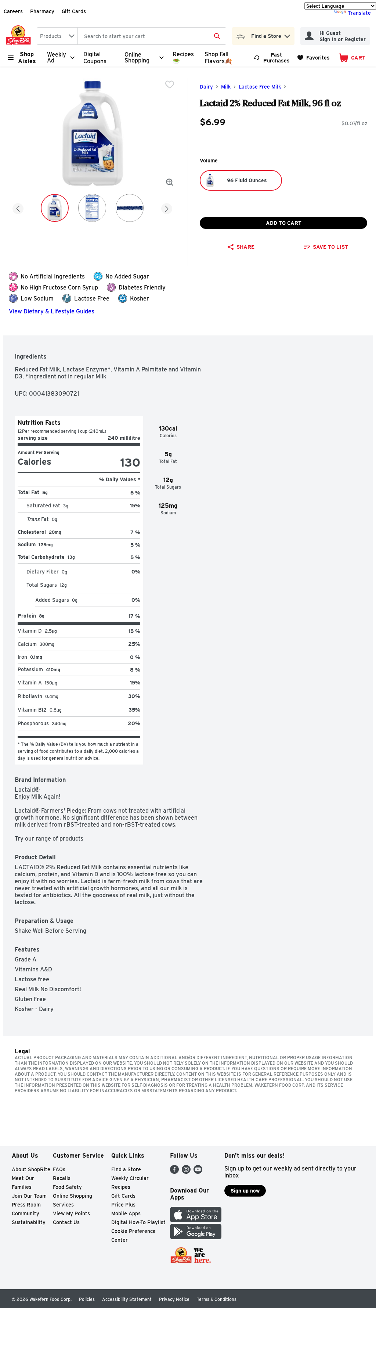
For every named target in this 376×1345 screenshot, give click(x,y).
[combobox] (57, 36)
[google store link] (195, 1237)
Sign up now (245, 1191)
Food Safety (67, 1187)
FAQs (59, 1169)
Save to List (330, 247)
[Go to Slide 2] (92, 208)
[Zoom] (169, 182)
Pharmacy (42, 11)
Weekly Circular (130, 1178)
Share (245, 247)
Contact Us (66, 1222)
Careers (13, 11)
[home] (20, 36)
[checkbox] (169, 84)
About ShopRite (31, 1169)
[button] (287, 34)
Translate (359, 13)
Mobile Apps (126, 1213)
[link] (272, 57)
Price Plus (123, 1205)
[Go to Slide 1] (54, 208)
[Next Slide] (167, 207)
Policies (87, 1299)
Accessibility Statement (127, 1299)
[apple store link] (195, 1220)
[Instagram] (186, 1171)
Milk (226, 87)
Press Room (26, 1205)
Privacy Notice (174, 1299)
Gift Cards (74, 11)
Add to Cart (283, 223)
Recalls (61, 1178)
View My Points (71, 1213)
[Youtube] (198, 1171)
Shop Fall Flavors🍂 (218, 58)
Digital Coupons (94, 58)
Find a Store (126, 1169)
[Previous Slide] (18, 207)
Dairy (206, 87)
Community (25, 1213)
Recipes (120, 1187)
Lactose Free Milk (260, 87)
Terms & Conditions (216, 1299)
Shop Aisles (27, 58)
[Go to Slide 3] (129, 208)
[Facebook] (174, 1171)
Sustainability (29, 1222)
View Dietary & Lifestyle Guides (51, 311)
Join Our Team (29, 1196)
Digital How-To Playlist (138, 1222)
